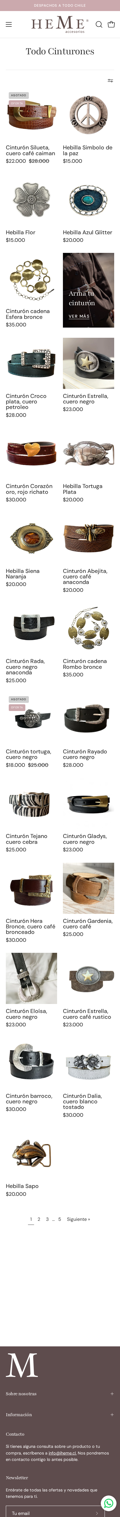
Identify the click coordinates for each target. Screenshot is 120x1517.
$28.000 (16, 415)
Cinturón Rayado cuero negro (85, 754)
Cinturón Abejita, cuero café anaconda (85, 576)
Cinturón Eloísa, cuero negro (26, 1014)
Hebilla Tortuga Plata (83, 489)
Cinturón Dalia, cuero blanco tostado (82, 1101)
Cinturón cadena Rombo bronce (85, 664)
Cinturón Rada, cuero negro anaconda (25, 666)
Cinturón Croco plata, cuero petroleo (26, 401)
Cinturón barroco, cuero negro (29, 1099)
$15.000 (72, 161)
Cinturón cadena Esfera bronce (28, 314)
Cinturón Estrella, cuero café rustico (87, 1014)
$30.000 (16, 500)
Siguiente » (78, 1219)
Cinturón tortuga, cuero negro (28, 754)
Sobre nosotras (21, 1394)
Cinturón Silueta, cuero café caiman (30, 150)
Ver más (79, 316)
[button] (98, 24)
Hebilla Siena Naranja (23, 574)
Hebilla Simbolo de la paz (87, 150)
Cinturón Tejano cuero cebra (26, 839)
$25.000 (16, 680)
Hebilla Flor (20, 232)
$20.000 (73, 240)
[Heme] (60, 24)
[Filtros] (110, 80)
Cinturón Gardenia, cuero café (88, 924)
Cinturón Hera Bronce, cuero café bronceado (30, 926)
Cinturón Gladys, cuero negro (85, 839)
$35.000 (16, 325)
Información (19, 1414)
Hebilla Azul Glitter (87, 232)
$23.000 (73, 409)
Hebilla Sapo (22, 1186)
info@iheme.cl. (63, 1453)
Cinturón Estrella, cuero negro (85, 399)
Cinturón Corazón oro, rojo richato (29, 489)
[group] (60, 5)
